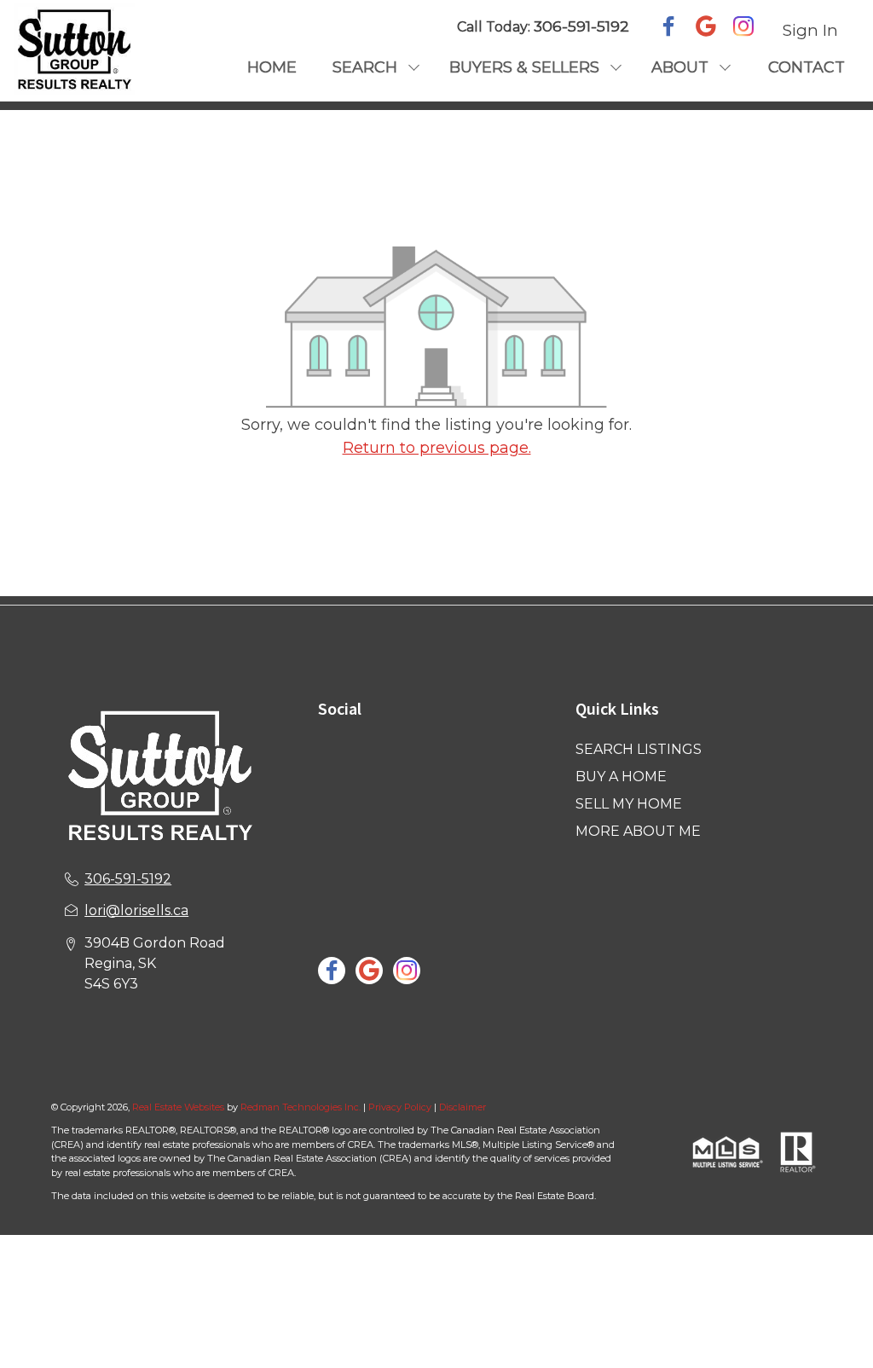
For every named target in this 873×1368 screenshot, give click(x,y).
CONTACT (806, 67)
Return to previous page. (437, 447)
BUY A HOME (621, 776)
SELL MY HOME (628, 804)
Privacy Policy (399, 1107)
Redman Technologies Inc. (301, 1107)
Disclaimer (462, 1107)
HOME (272, 67)
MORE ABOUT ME (638, 831)
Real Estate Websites (179, 1107)
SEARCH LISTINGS (638, 749)
